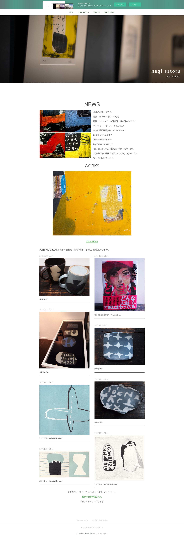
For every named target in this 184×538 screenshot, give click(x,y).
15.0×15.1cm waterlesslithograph (50, 438)
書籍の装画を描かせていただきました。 (108, 315)
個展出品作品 (43, 372)
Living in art (43, 299)
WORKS (97, 12)
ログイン (135, 4)
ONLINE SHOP (110, 12)
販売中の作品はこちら (92, 496)
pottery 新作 (99, 368)
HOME (71, 12)
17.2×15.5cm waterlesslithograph (106, 484)
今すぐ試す (120, 4)
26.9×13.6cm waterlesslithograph (50, 481)
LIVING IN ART (84, 12)
